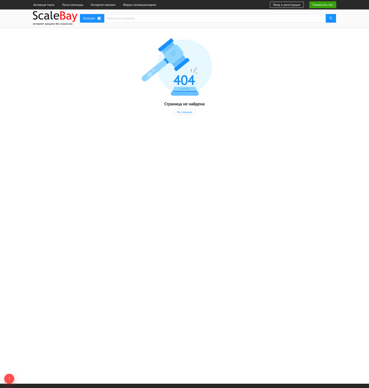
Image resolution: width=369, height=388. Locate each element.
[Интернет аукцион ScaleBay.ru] (55, 24)
